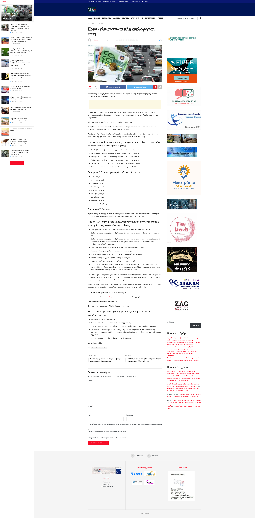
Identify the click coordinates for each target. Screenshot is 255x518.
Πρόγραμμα (121, 1)
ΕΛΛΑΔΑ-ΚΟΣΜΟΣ (94, 18)
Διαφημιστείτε (136, 1)
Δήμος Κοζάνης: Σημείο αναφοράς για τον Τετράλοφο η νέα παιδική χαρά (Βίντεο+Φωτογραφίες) (21, 39)
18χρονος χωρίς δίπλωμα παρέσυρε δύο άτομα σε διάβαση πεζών (21, 98)
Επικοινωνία (144, 1)
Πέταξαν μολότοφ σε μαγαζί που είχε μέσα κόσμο (20, 87)
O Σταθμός (99, 1)
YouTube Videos (107, 1)
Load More (17, 163)
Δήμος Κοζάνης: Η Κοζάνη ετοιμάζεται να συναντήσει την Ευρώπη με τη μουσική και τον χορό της (19, 27)
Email (90, 415)
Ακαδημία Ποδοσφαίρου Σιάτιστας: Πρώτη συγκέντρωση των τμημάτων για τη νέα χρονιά (21, 51)
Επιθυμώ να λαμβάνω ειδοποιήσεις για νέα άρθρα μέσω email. (107, 438)
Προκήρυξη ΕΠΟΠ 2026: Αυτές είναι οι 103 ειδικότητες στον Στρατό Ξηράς (19, 152)
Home (89, 24)
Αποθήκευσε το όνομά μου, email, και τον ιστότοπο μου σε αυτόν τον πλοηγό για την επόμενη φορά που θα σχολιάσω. (126, 424)
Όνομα (90, 406)
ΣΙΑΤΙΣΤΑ (125, 18)
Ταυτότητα (106, 482)
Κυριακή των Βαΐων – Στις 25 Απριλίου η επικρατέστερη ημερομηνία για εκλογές (19, 141)
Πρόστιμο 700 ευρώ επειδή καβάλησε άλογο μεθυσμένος (19, 119)
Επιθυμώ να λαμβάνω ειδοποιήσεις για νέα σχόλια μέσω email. (107, 431)
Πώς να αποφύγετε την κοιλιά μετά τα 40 (21, 130)
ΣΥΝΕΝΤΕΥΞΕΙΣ (150, 18)
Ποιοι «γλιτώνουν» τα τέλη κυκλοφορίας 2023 (12, 14)
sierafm (96, 40)
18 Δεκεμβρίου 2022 (107, 40)
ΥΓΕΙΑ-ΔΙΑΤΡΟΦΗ (137, 18)
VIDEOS (160, 18)
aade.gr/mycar (109, 297)
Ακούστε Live (91, 1)
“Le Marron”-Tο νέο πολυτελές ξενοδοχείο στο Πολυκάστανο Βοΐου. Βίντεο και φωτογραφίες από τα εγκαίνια (183, 378)
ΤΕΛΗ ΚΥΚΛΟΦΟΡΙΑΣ (99, 348)
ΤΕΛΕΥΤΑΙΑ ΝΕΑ (133, 40)
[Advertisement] (125, 104)
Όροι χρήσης (106, 484)
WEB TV (114, 1)
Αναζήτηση (170, 322)
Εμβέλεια (127, 1)
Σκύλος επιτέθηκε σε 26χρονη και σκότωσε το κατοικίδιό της (20, 108)
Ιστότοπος (130, 415)
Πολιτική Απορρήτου (106, 487)
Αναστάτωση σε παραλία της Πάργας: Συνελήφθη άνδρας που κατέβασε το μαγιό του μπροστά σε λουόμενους (20, 63)
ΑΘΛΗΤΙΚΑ (116, 18)
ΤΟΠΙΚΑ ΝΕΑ (106, 18)
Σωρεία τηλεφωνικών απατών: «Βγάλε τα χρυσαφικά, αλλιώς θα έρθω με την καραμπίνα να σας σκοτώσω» (20, 76)
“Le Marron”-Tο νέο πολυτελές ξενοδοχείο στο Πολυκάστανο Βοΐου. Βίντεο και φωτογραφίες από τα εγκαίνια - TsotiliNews (183, 374)
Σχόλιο (90, 381)
